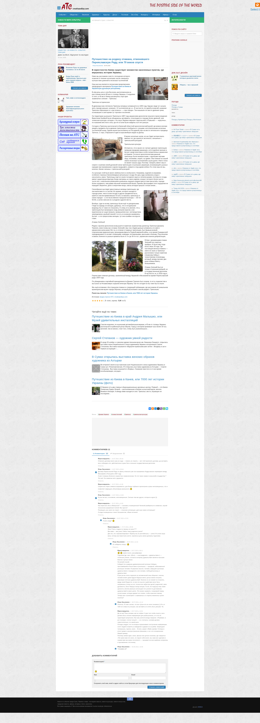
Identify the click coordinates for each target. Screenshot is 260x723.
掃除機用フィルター (180, 135)
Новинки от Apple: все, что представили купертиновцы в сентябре (187, 190)
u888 (175, 156)
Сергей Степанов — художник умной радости (122, 338)
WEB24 (200, 707)
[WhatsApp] (164, 408)
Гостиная (124, 15)
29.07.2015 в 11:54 (132, 542)
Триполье (128, 414)
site (174, 168)
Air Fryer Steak (178, 129)
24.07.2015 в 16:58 (118, 495)
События (62, 15)
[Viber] (161, 408)
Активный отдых (98, 20)
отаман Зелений (117, 414)
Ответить (101, 466)
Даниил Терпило (104, 414)
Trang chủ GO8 (178, 188)
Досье (115, 15)
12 (167, 20)
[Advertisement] (130, 39)
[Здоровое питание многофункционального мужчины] (61, 109)
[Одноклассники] (152, 408)
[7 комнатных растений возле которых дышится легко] (175, 78)
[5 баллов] (102, 301)
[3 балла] (97, 301)
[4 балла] (100, 301)
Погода (174, 105)
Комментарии (101, 453)
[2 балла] (95, 301)
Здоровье (95, 15)
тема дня (61, 52)
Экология (85, 15)
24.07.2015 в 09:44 (118, 469)
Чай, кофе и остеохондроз (76, 98)
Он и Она (134, 15)
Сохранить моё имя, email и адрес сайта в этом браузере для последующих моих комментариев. (129, 683)
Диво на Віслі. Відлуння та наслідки (73, 55)
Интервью (156, 15)
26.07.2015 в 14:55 (117, 503)
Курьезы (106, 15)
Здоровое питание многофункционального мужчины (75, 108)
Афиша (165, 15)
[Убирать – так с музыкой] (175, 87)
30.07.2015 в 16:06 (137, 611)
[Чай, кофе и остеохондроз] (61, 100)
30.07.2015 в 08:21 (137, 550)
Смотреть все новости (79, 88)
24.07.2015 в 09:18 (117, 459)
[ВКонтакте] (150, 408)
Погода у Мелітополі (194, 119)
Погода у (177, 107)
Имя (95, 675)
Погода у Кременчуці (179, 119)
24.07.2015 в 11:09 (117, 484)
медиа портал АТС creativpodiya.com (113, 297)
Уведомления (118, 453)
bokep (175, 150)
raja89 (175, 174)
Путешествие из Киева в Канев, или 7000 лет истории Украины (132, 293)
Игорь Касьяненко (98, 65)
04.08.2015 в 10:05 (137, 647)
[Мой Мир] (155, 408)
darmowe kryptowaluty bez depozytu (185, 142)
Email (133, 675)
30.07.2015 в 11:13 (137, 602)
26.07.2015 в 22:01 (122, 518)
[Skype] (167, 408)
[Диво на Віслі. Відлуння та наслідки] (73, 38)
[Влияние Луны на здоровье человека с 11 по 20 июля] (61, 70)
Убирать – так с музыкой (189, 85)
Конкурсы (144, 15)
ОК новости (72, 50)
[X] (158, 408)
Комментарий (99, 661)
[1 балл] (93, 301)
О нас (175, 15)
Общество (74, 15)
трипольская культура (140, 414)
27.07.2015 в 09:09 (127, 527)
